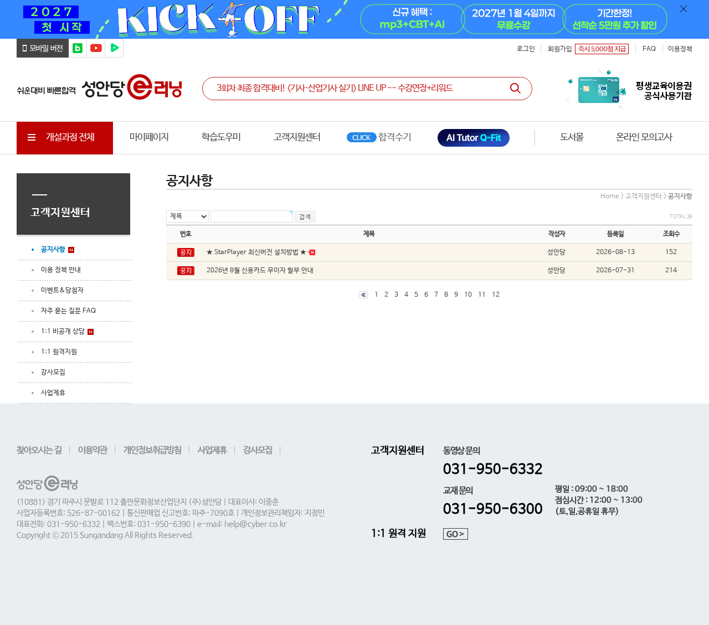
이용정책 (680, 49)
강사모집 (53, 372)
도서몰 (571, 137)
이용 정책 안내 (61, 270)
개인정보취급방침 (152, 450)
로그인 (526, 49)
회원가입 (560, 49)
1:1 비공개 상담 (63, 331)
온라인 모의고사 (644, 137)
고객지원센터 (297, 137)
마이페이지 (149, 137)
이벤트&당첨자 (62, 291)
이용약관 (92, 450)
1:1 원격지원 (59, 352)
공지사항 (53, 250)
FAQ (649, 49)
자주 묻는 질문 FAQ (68, 311)
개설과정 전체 (70, 137)
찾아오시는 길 (39, 450)
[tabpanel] (354, 19)
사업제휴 (53, 393)
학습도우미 (221, 137)
